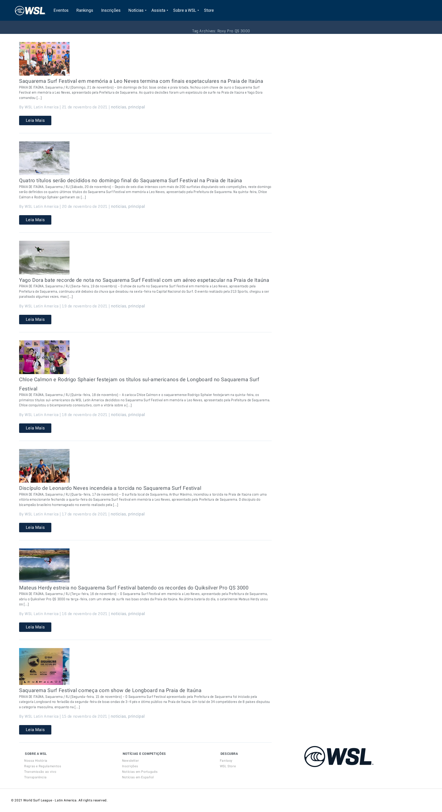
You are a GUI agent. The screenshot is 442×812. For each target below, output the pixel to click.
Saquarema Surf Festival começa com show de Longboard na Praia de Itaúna (110, 690)
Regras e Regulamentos (42, 766)
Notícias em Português (139, 771)
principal (136, 106)
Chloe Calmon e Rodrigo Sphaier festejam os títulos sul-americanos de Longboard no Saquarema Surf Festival (139, 384)
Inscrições (130, 766)
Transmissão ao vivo (40, 771)
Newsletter (130, 760)
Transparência (35, 777)
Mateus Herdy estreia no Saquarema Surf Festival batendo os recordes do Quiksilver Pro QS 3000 (134, 588)
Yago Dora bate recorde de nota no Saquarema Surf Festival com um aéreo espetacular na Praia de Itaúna (144, 280)
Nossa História (35, 760)
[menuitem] (61, 10)
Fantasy (226, 760)
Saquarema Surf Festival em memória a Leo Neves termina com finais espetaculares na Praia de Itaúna (141, 81)
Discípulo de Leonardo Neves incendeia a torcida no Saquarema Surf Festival (110, 488)
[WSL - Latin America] (30, 10)
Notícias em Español (138, 777)
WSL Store (228, 766)
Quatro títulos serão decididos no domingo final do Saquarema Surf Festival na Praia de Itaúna (130, 180)
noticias (118, 106)
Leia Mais (35, 120)
